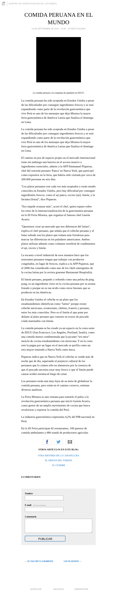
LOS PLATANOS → (72, 561)
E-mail (35, 505)
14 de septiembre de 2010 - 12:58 (49, 28)
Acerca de (35, 589)
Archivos (58, 589)
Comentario (30, 516)
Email (69, 442)
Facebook (47, 442)
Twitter (58, 442)
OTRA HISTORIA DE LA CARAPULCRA (58, 455)
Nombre (29, 493)
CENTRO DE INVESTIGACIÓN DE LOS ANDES (33, 3)
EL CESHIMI (58, 465)
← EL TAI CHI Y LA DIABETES (39, 561)
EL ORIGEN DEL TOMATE (58, 460)
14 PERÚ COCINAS (76, 28)
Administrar (81, 589)
